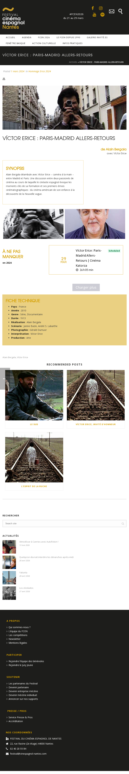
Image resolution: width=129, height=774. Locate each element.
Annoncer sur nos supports (23, 698)
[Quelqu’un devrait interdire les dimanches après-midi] (9, 562)
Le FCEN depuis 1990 (68, 37)
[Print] (6, 78)
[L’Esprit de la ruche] (34, 457)
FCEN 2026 (44, 37)
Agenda (26, 37)
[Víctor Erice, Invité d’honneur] (96, 395)
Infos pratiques (72, 43)
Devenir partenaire (19, 687)
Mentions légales (18, 642)
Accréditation (16, 721)
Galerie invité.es (97, 37)
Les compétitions (18, 635)
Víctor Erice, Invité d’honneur (96, 424)
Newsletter (14, 639)
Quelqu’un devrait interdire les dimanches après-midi (46, 557)
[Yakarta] (9, 577)
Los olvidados (26, 587)
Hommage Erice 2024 (39, 71)
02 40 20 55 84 (18, 748)
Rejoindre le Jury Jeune (21, 665)
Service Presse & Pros (21, 717)
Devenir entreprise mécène (23, 691)
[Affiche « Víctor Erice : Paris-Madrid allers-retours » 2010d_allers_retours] (33, 224)
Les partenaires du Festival (23, 683)
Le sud (34, 424)
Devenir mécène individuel (23, 695)
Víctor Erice (22, 357)
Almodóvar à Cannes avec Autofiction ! (38, 541)
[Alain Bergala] (95, 224)
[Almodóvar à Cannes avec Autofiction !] (9, 547)
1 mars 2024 (17, 71)
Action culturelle (44, 43)
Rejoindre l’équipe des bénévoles (26, 661)
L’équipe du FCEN (18, 631)
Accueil (10, 37)
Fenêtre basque (16, 43)
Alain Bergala (9, 357)
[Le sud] (34, 395)
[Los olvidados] (9, 593)
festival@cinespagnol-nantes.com (28, 753)
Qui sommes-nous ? (19, 627)
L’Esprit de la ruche (34, 486)
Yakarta (23, 572)
